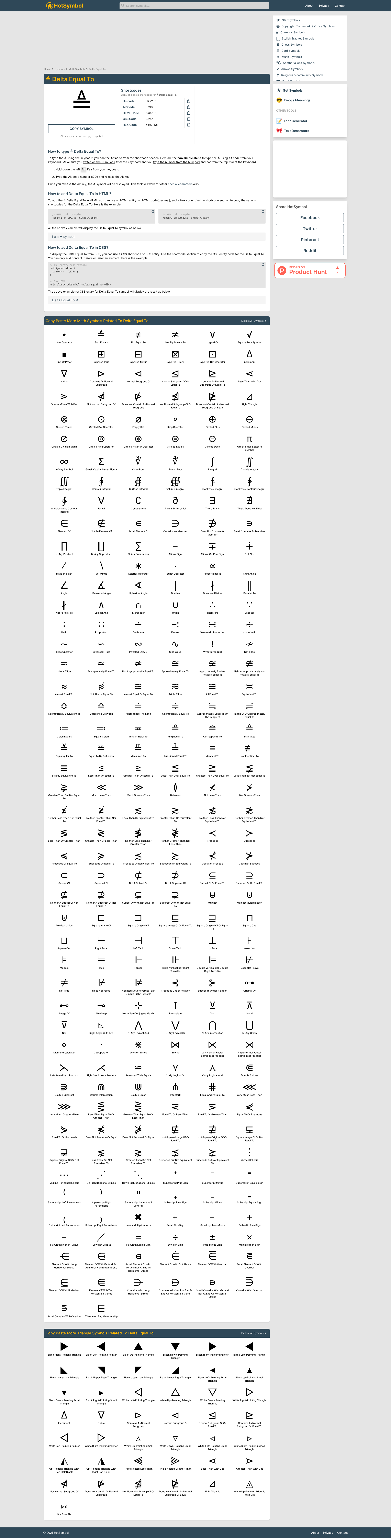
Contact (340, 5)
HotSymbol (61, 1532)
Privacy (324, 5)
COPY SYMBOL (81, 129)
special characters (180, 184)
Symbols (60, 69)
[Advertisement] (310, 168)
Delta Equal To (97, 69)
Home (47, 69)
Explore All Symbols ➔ (253, 320)
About (309, 5)
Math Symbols (77, 69)
